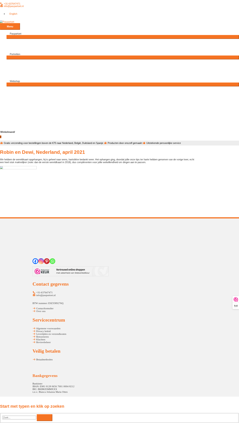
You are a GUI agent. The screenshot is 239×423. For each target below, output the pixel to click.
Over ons (41, 311)
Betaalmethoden (44, 359)
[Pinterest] (47, 261)
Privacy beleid (43, 331)
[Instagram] (41, 261)
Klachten (40, 339)
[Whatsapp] (52, 261)
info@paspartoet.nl (13, 6)
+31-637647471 (11, 3)
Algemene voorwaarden (48, 328)
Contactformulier (44, 308)
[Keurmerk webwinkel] (71, 271)
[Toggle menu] (123, 37)
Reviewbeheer (43, 342)
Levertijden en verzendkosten (51, 334)
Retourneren (42, 336)
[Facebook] (35, 261)
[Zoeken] (44, 417)
